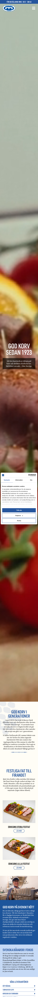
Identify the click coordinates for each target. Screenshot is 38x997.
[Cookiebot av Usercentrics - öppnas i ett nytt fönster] (28, 475)
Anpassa (18, 515)
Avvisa (19, 520)
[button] (19, 986)
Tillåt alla (19, 510)
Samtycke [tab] (7, 480)
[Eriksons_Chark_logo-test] (9, 5)
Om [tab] (31, 480)
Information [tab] (19, 480)
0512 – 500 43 (27, 2)
